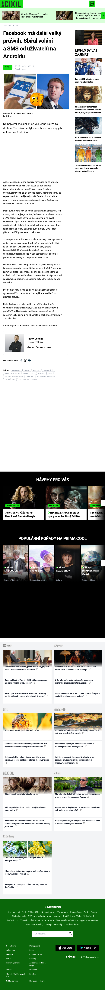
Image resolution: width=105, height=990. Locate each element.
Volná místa (10, 950)
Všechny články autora (39, 347)
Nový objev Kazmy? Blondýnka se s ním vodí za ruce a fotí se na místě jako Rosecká (77, 822)
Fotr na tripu (36, 570)
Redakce (32, 974)
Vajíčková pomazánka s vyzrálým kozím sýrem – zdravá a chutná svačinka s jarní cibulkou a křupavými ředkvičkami (76, 760)
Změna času (75, 912)
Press (31, 950)
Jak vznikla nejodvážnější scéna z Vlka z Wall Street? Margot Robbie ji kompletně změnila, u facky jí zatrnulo (27, 824)
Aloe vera (49, 920)
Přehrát (10, 567)
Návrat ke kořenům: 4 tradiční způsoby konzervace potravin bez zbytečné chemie (77, 731)
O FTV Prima (11, 946)
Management (34, 946)
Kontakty (32, 959)
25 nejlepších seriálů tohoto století (20, 794)
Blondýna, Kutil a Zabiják (90, 572)
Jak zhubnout (14, 912)
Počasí (94, 912)
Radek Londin (21, 69)
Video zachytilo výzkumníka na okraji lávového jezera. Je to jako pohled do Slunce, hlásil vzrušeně (27, 758)
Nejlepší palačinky (54, 924)
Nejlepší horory (48, 912)
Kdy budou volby (18, 916)
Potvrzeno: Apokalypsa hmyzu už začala (22, 730)
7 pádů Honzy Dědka (72, 916)
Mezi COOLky (11, 570)
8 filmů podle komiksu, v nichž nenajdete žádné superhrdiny (25, 808)
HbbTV (8, 959)
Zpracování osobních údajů (37, 964)
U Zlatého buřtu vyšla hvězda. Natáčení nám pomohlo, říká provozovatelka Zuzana (74, 681)
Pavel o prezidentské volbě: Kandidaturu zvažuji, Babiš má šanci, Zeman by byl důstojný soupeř (26, 694)
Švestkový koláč (71, 924)
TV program (62, 912)
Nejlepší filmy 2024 (30, 912)
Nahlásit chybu (12, 981)
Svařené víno (12, 920)
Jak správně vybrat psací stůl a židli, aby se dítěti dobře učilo (26, 885)
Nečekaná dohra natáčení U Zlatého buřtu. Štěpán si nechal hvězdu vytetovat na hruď (77, 694)
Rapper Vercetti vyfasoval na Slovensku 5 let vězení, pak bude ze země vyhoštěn (77, 808)
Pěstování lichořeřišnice (67, 920)
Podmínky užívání (13, 963)
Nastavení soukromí (37, 981)
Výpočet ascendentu (89, 920)
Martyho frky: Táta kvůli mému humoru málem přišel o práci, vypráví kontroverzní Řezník (77, 795)
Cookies (9, 970)
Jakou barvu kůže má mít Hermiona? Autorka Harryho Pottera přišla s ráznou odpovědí (20, 514)
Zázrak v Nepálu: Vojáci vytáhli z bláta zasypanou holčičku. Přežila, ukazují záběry (26, 681)
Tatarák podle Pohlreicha (31, 920)
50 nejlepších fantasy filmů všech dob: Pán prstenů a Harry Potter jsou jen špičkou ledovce (88, 110)
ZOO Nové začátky (36, 916)
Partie (86, 912)
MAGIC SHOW (63, 570)
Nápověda (33, 970)
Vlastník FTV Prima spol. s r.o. (15, 975)
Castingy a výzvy (35, 954)
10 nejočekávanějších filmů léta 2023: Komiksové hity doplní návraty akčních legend (88, 168)
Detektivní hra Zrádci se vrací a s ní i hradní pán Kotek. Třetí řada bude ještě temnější (75, 668)
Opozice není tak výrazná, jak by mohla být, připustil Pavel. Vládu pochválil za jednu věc (27, 668)
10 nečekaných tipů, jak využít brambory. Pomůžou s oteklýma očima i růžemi (27, 872)
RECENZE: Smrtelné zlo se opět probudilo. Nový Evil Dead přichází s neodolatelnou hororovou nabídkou (65, 514)
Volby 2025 (89, 916)
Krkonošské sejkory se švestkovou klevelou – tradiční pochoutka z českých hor (74, 745)
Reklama (9, 954)
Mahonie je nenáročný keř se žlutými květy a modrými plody (24, 859)
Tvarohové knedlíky (34, 924)
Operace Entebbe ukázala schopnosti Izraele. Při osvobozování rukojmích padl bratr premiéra (26, 745)
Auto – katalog (54, 916)
